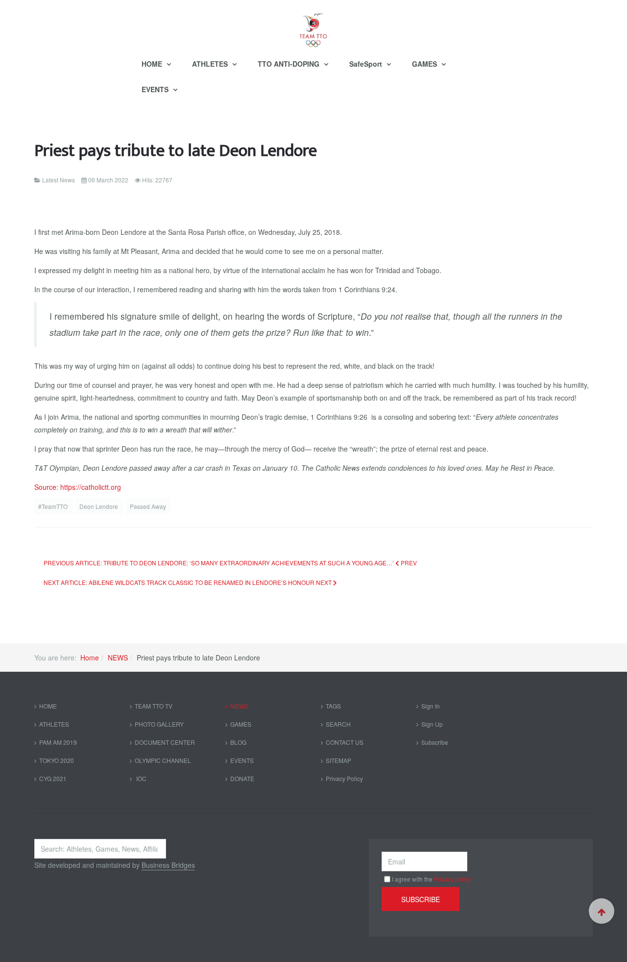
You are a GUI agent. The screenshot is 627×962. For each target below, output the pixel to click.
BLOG (238, 742)
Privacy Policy (344, 778)
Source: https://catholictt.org (77, 487)
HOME (153, 64)
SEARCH (338, 724)
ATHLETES (211, 64)
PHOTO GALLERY (159, 724)
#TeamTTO (53, 506)
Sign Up (432, 724)
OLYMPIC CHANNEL (163, 760)
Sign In (430, 706)
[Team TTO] (313, 25)
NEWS (118, 657)
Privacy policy (452, 879)
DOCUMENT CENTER (165, 742)
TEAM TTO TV (153, 706)
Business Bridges (168, 865)
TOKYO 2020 (56, 760)
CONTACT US (344, 742)
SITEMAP (338, 760)
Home (89, 657)
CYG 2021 (53, 778)
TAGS (333, 706)
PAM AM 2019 (58, 742)
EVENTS (156, 89)
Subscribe (434, 742)
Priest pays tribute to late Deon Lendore (175, 150)
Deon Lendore (99, 506)
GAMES (425, 64)
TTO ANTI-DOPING (289, 64)
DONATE (242, 778)
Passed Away (148, 506)
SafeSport (366, 64)
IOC (140, 778)
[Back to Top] (601, 911)
